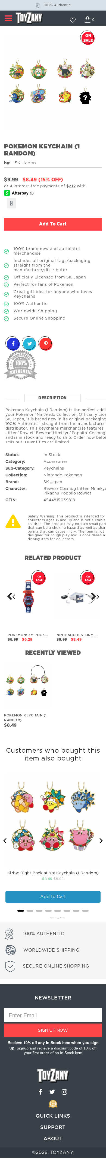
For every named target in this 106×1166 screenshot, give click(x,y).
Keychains (53, 468)
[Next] (11, 596)
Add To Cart (53, 224)
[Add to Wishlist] (11, 203)
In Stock (51, 455)
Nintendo (52, 475)
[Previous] (5, 840)
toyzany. (62, 1152)
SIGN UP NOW (53, 1030)
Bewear (50, 489)
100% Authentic (57, 5)
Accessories (55, 462)
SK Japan (52, 482)
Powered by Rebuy (53, 918)
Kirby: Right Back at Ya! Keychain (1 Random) (53, 873)
